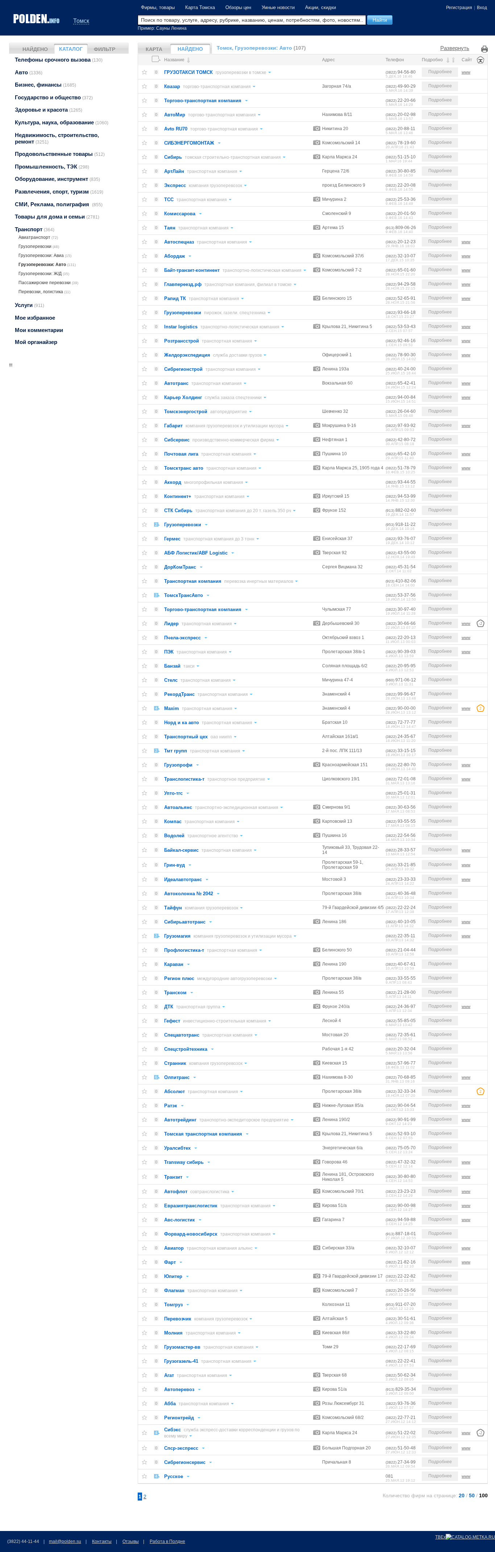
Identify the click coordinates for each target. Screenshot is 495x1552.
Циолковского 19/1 (341, 778)
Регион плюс (179, 978)
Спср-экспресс (181, 1448)
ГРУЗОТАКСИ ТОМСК (188, 72)
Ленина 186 (334, 921)
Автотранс (176, 383)
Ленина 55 (333, 992)
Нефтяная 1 (335, 439)
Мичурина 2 (334, 199)
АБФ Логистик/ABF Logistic (196, 553)
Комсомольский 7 (340, 1290)
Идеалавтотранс (183, 879)
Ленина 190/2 (336, 1119)
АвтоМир (174, 114)
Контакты (102, 1541)
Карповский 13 (337, 821)
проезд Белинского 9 (343, 185)
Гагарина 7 (333, 1219)
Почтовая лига (181, 454)
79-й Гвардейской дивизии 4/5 (353, 907)
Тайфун (173, 907)
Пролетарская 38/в (341, 893)
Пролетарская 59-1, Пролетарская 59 (342, 865)
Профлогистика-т (184, 950)
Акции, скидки (320, 7)
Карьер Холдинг (183, 397)
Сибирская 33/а (338, 1247)
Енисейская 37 (337, 538)
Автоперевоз (179, 1389)
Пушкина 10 (334, 453)
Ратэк (170, 1105)
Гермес (172, 538)
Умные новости (278, 7)
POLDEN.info (37, 18)
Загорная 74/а (336, 86)
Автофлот (175, 1191)
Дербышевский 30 (340, 623)
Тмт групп (175, 751)
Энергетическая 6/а (342, 1147)
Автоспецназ (179, 242)
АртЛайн (174, 171)
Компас (173, 821)
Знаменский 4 (336, 694)
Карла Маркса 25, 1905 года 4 (352, 467)
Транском (175, 992)
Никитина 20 (335, 128)
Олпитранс (177, 1077)
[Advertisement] (69, 414)
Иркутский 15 (335, 496)
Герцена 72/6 (335, 171)
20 (462, 1495)
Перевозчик (177, 1318)
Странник (175, 1063)
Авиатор (174, 1248)
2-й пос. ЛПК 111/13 (342, 750)
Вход (482, 7)
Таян (169, 228)
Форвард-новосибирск (190, 1234)
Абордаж (174, 256)
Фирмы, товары (158, 7)
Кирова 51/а (334, 1205)
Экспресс (175, 185)
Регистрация (459, 7)
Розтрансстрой (181, 341)
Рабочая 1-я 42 (338, 1048)
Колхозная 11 (336, 1304)
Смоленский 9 (336, 213)
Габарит (173, 425)
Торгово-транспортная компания (202, 100)
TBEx (440, 1537)
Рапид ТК (175, 298)
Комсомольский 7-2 (342, 270)
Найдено (35, 49)
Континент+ (177, 496)
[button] (379, 20)
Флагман (174, 1290)
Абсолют (174, 1091)
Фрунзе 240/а (336, 1006)
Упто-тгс (173, 793)
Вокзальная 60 (337, 383)
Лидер (171, 623)
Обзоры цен (238, 7)
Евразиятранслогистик (190, 1205)
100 (483, 1495)
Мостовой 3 (334, 879)
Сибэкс (172, 1429)
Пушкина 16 (334, 835)
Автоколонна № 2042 (188, 893)
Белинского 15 (337, 298)
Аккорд (172, 482)
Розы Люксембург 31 (343, 1403)
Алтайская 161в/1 (340, 736)
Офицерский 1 (337, 354)
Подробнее (440, 71)
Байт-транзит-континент (192, 270)
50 (472, 1495)
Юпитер (173, 1276)
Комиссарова (179, 213)
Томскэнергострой (185, 411)
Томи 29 (330, 1346)
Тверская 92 (334, 552)
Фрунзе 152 (334, 510)
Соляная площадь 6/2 (344, 665)
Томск (81, 21)
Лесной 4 (331, 1020)
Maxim (171, 708)
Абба (170, 1403)
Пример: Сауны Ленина (162, 28)
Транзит (173, 1177)
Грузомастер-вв (182, 1347)
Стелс (171, 680)
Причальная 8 (336, 1462)
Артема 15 (333, 227)
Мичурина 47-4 (337, 679)
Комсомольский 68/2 (343, 1417)
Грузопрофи (178, 765)
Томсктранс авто (183, 468)
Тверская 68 (334, 1375)
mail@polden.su (65, 1541)
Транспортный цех (186, 736)
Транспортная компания (192, 581)
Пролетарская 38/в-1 (343, 651)
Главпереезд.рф (182, 284)
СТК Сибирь (178, 510)
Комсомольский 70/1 (343, 1191)
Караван (173, 964)
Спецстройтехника (185, 1049)
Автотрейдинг (180, 1119)
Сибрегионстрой (183, 369)
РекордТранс (179, 694)
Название (175, 59)
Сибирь (173, 157)
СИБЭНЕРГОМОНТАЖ (189, 143)
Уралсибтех (177, 1148)
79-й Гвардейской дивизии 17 (352, 1276)
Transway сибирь (184, 1162)
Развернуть (454, 48)
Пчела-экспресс (182, 637)
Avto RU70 (175, 129)
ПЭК (169, 652)
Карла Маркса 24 (339, 156)
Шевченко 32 (335, 411)
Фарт (170, 1262)
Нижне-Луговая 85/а (342, 1105)
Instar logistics (180, 326)
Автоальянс (178, 807)
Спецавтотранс (181, 1035)
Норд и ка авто (181, 722)
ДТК (168, 1006)
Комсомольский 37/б (343, 255)
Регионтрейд (179, 1417)
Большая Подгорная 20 (346, 1448)
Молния (173, 1333)
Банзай (172, 666)
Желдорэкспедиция (187, 355)
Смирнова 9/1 (336, 807)
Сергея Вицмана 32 (342, 566)
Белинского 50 (337, 950)
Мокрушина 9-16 (339, 425)
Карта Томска (200, 7)
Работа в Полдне (167, 1541)
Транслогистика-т (184, 779)
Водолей (174, 835)
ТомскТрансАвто (183, 595)
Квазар (172, 86)
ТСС (169, 199)
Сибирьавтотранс (184, 922)
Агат (169, 1375)
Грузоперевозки (182, 312)
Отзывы (130, 1541)
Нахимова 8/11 (337, 114)
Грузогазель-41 (181, 1361)
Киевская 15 (334, 1063)
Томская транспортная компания (203, 1134)
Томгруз (173, 1304)
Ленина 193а (335, 369)
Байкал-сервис (181, 850)
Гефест (172, 1021)
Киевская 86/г (336, 1332)
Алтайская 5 (335, 1318)
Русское (173, 1476)
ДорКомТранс (180, 567)
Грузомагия (177, 936)
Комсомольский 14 (341, 142)
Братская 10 (335, 722)
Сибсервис (177, 440)
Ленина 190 (334, 964)
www (466, 72)
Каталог (71, 49)
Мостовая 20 (335, 1034)
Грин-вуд (174, 865)
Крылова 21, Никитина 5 (347, 326)
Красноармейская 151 (345, 764)
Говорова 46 (335, 1162)
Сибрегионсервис (184, 1462)
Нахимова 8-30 (337, 1077)
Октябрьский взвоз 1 (343, 637)
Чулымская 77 (336, 609)
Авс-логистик (179, 1220)
